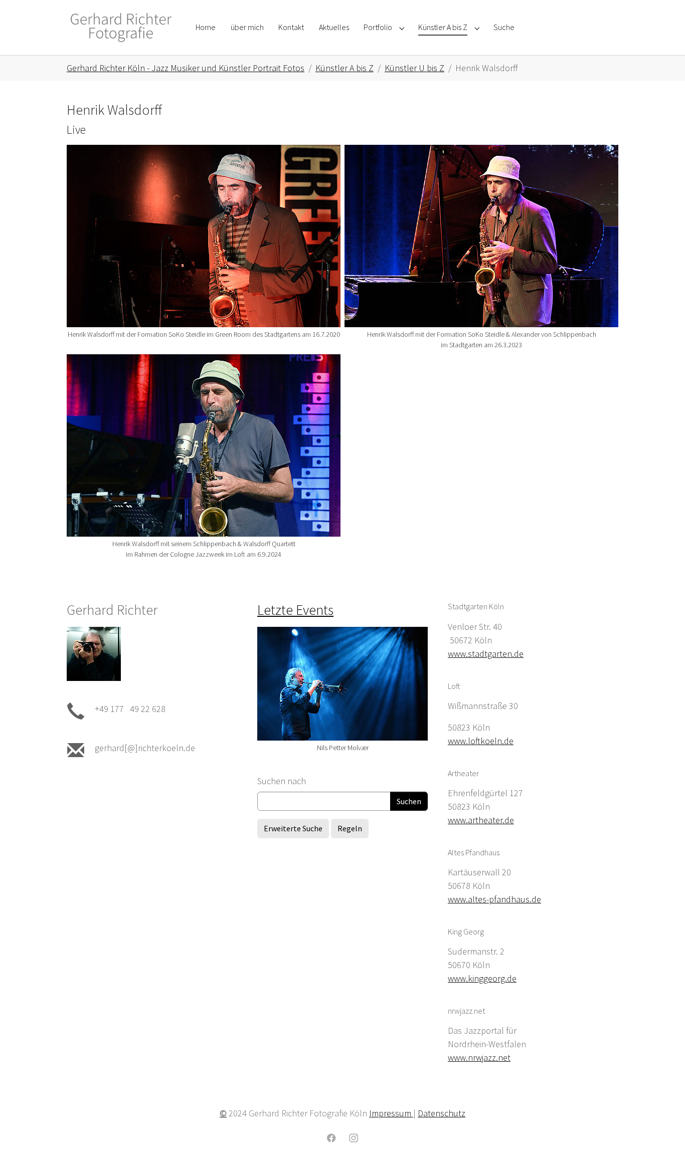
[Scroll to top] (661, 1145)
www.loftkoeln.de (480, 741)
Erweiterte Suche (293, 828)
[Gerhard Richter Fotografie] (121, 27)
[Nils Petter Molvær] (342, 684)
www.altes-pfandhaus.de (494, 899)
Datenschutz (441, 1113)
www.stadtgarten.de (486, 653)
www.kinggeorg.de (482, 978)
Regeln (349, 828)
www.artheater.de (481, 820)
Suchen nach (281, 781)
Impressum (391, 1113)
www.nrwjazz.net (479, 1057)
